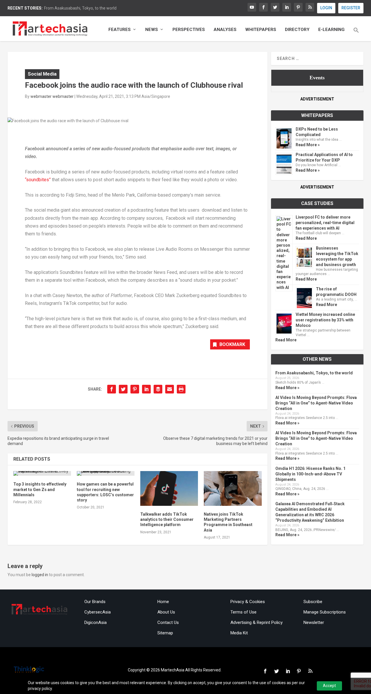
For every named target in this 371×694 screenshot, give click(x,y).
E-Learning (331, 29)
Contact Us (168, 622)
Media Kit (239, 633)
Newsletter (313, 622)
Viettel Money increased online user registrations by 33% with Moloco (325, 320)
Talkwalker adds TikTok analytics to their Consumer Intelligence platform (167, 519)
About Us (166, 612)
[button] (356, 34)
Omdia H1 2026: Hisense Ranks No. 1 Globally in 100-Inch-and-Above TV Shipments (310, 474)
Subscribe (312, 601)
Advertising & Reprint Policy (256, 622)
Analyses (225, 29)
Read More (306, 238)
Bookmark (232, 344)
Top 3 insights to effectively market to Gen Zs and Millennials (39, 489)
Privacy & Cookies (247, 601)
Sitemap (165, 633)
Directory (297, 29)
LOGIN (326, 8)
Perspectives (188, 29)
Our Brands (95, 601)
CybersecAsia (97, 612)
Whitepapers (260, 29)
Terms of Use (243, 612)
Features (119, 29)
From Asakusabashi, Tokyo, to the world (80, 8)
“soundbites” (38, 179)
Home (163, 601)
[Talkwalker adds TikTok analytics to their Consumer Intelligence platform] (169, 488)
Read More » (308, 144)
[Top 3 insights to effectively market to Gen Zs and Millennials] (42, 473)
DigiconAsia (95, 622)
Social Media (42, 74)
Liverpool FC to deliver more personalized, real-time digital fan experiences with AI (325, 222)
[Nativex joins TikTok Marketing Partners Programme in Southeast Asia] (232, 488)
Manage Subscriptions (324, 612)
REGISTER (350, 8)
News (151, 29)
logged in (40, 574)
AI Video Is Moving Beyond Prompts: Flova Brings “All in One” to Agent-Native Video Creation (316, 403)
